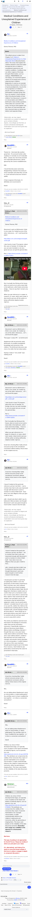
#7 (27, 536)
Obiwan (7, 195)
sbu (8, 309)
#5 (27, 375)
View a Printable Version (9, 878)
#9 (27, 712)
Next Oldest (6, 871)
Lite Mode (4, 903)
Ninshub (7, 858)
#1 (27, 33)
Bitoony (18, 898)
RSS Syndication (26, 905)
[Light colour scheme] (14, 1)
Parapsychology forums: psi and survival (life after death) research (15, 7)
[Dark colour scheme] (18, 1)
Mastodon (23, 903)
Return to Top (8, 905)
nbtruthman (13, 367)
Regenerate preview (23, 305)
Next (19, 27)
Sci (18, 135)
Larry (7, 137)
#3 (27, 202)
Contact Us (10, 903)
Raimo (10, 137)
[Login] (27, 1)
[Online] (14, 784)
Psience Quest (14, 5)
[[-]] (4, 135)
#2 (27, 145)
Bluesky (17, 903)
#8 (27, 664)
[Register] (30, 1)
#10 (27, 783)
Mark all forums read (17, 905)
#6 (27, 459)
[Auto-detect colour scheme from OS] (22, 1)
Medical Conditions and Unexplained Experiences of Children (14, 42)
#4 (27, 317)
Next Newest (14, 871)
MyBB (15, 900)
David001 (7, 191)
